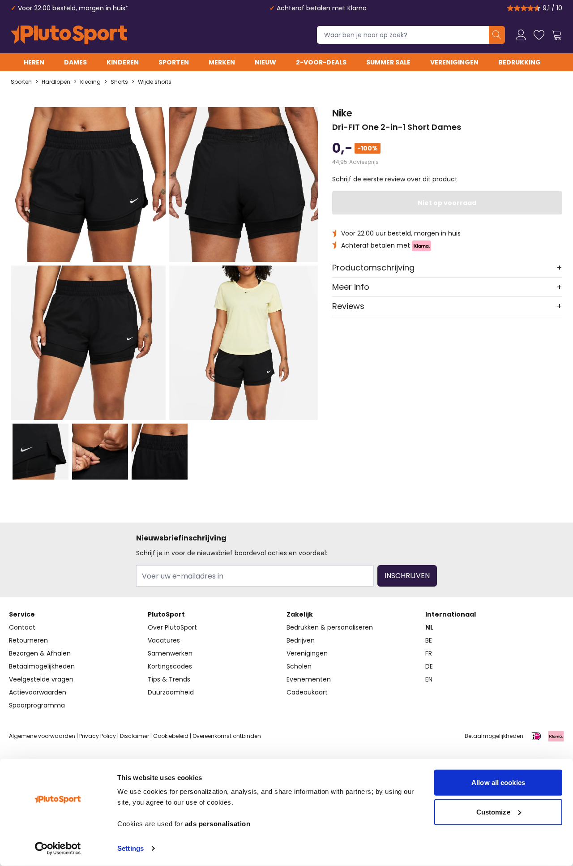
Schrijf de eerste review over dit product (395, 179)
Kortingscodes (170, 666)
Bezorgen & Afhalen (40, 653)
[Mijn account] (521, 35)
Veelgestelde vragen (41, 679)
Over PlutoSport (172, 627)
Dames (75, 62)
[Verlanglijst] (539, 35)
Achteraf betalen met (376, 245)
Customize (493, 811)
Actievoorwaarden (37, 692)
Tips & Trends (169, 679)
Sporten (173, 62)
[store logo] (69, 35)
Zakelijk (299, 614)
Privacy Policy (97, 736)
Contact (22, 627)
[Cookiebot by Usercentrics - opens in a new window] (58, 848)
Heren (34, 62)
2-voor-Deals (321, 62)
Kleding (90, 82)
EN (428, 679)
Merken (222, 62)
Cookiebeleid (170, 736)
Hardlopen (56, 82)
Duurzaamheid (171, 692)
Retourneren (28, 640)
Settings (130, 848)
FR (428, 653)
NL (429, 627)
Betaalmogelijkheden (42, 666)
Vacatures (164, 640)
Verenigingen (454, 62)
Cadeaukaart (307, 692)
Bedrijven (300, 640)
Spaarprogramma (37, 705)
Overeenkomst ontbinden (226, 736)
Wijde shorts (154, 82)
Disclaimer (134, 736)
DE (429, 666)
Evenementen (308, 679)
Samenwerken (170, 653)
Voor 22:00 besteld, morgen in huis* (73, 8)
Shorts (119, 82)
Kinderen (123, 62)
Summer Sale (388, 62)
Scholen (299, 666)
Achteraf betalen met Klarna (322, 8)
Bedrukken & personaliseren (329, 627)
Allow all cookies (498, 782)
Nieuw (265, 62)
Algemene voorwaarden (42, 736)
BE (428, 640)
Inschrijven (407, 575)
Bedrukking (519, 62)
